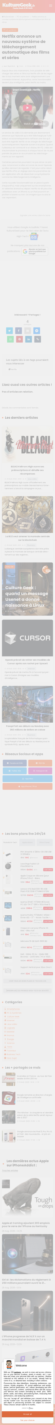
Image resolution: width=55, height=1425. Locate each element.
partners (17, 1372)
